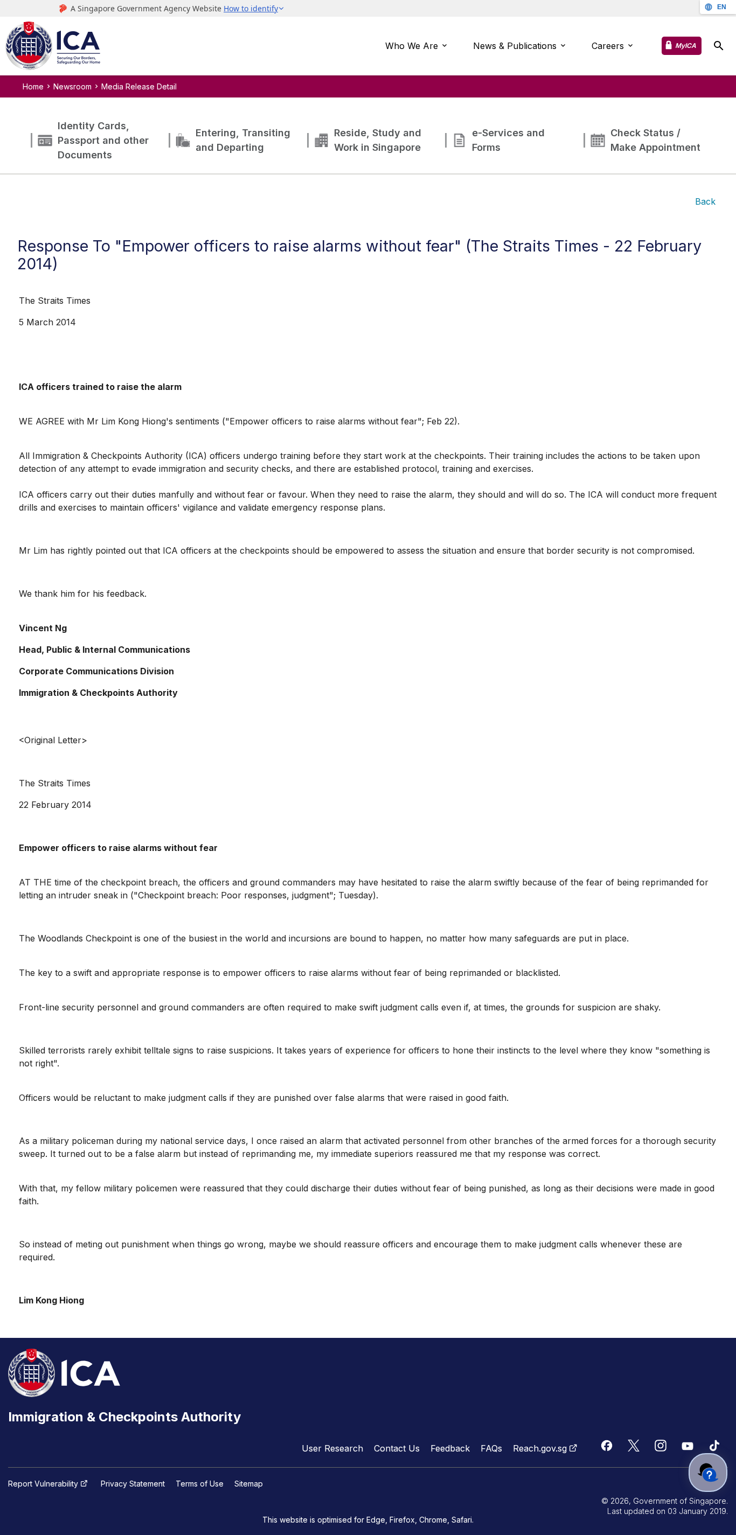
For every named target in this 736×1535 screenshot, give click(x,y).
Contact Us (397, 1448)
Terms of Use (200, 1484)
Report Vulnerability (43, 1484)
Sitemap (248, 1484)
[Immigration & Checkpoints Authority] (52, 47)
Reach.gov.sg (540, 1448)
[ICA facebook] (607, 1446)
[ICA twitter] (634, 1446)
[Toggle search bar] (719, 46)
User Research (332, 1448)
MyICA (685, 45)
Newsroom (72, 86)
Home (33, 86)
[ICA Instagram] (660, 1446)
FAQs (491, 1448)
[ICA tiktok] (714, 1446)
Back (705, 201)
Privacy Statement (133, 1484)
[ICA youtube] (687, 1446)
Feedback (450, 1448)
